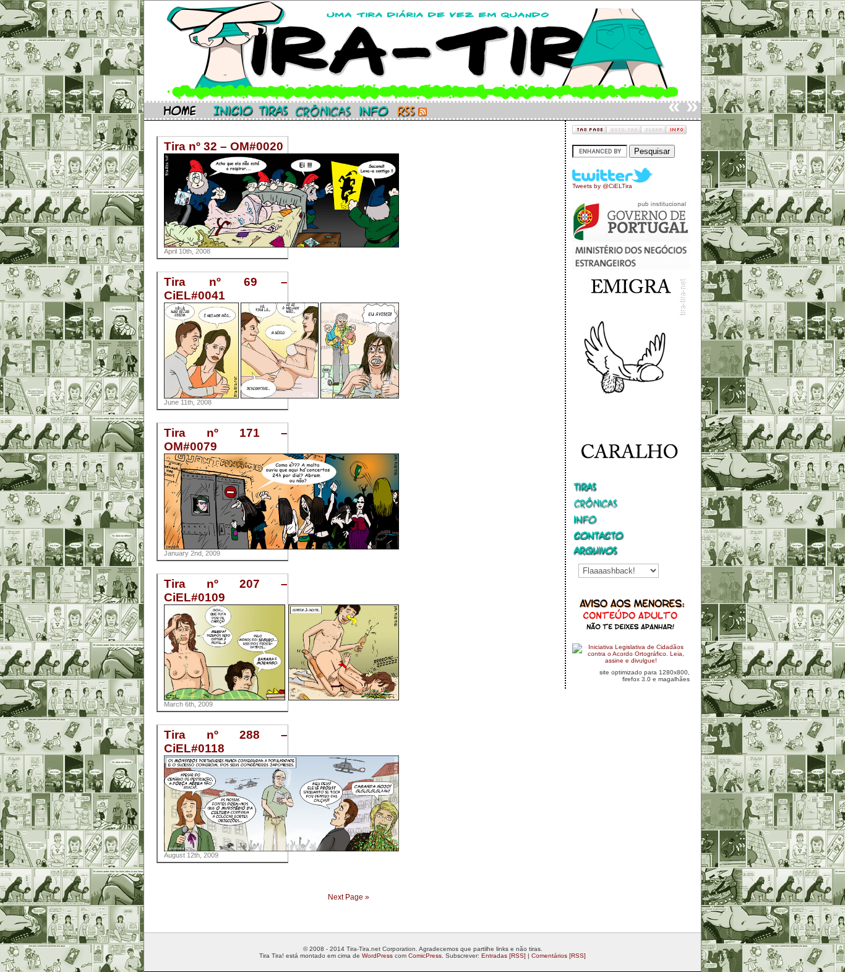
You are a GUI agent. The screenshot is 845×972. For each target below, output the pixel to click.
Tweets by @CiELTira (602, 186)
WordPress (377, 955)
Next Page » (348, 897)
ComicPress (425, 955)
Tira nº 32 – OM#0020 (223, 146)
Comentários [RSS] (558, 955)
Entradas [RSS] (503, 955)
